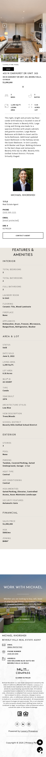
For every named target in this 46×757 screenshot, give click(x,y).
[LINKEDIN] (23, 724)
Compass (36, 685)
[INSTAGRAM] (17, 724)
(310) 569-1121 (9, 212)
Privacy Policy (32, 742)
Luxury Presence (29, 731)
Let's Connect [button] (23, 619)
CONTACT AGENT (23, 235)
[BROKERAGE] (29, 724)
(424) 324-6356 (12, 654)
